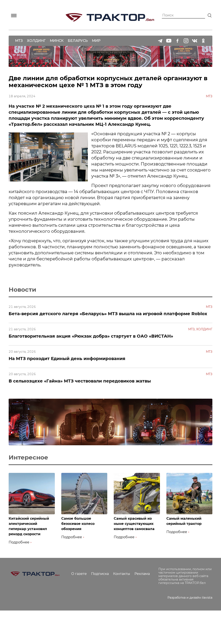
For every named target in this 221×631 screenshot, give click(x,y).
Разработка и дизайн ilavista (189, 597)
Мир (96, 41)
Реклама (142, 574)
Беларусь (78, 41)
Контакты (121, 574)
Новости (22, 289)
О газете (79, 574)
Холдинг (36, 41)
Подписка (100, 574)
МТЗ (19, 41)
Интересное (28, 457)
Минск (56, 41)
